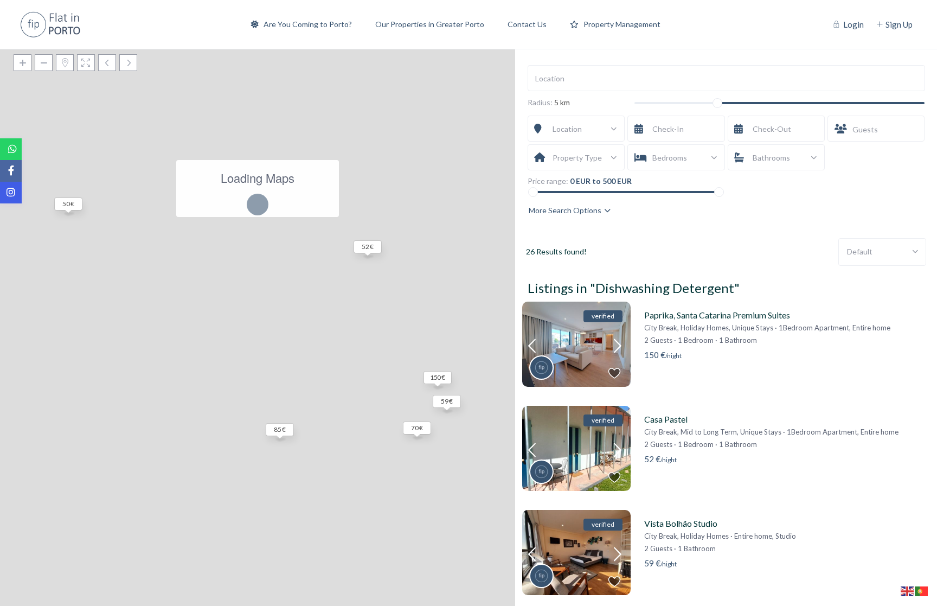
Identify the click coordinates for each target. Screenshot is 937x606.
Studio (785, 536)
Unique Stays (752, 327)
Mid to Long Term (709, 432)
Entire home (871, 327)
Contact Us (527, 24)
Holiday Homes (705, 327)
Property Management (621, 24)
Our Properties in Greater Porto (429, 24)
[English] (908, 590)
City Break (660, 327)
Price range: (548, 181)
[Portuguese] (922, 590)
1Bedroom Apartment (814, 327)
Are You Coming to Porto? (308, 24)
